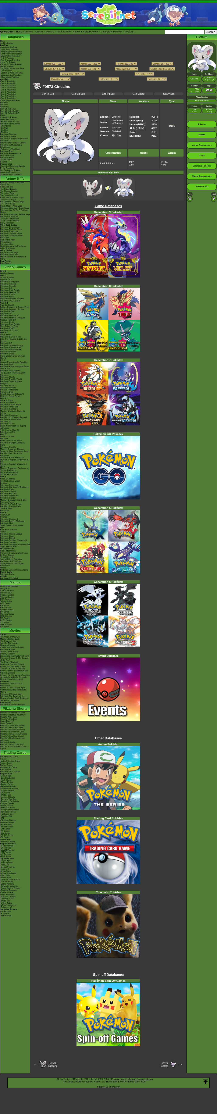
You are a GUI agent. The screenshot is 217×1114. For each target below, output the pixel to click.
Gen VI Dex (138, 94)
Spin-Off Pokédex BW (9, 113)
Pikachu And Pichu (8, 717)
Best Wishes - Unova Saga (12, 202)
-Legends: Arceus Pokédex (12, 69)
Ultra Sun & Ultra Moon (10, 337)
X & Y (2, 360)
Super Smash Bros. (8, 547)
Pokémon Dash (7, 489)
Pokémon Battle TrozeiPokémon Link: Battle (14, 367)
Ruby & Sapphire (7, 479)
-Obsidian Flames (8, 820)
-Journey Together (8, 799)
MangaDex (5, 589)
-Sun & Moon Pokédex (10, 60)
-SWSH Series (6, 827)
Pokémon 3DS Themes (10, 561)
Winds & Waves (7, 273)
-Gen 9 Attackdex (8, 98)
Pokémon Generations (10, 227)
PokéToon (4, 238)
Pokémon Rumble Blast (10, 419)
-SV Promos (5, 848)
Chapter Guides (7, 595)
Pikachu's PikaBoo (8, 719)
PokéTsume (5, 263)
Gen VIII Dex (78, 94)
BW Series (5, 618)
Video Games (15, 267)
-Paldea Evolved (7, 822)
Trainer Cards (6, 763)
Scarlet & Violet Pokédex (85, 31)
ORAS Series (6, 625)
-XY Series (5, 831)
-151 (2, 818)
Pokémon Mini (6, 523)
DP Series (4, 612)
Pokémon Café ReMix (10, 290)
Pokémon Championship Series (14, 139)
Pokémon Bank (7, 364)
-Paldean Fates (7, 814)
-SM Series (5, 829)
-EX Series (5, 837)
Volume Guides (7, 597)
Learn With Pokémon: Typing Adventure (13, 427)
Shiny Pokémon (7, 223)
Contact (39, 31)
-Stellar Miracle (6, 892)
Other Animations (7, 248)
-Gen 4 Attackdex (8, 88)
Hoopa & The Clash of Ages (12, 688)
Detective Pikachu (8, 352)
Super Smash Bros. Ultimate (12, 356)
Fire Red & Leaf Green (10, 481)
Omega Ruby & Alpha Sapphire (14, 362)
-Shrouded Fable (7, 808)
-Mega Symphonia (8, 873)
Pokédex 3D (5, 422)
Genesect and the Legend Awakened (11, 680)
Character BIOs (7, 591)
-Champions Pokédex (9, 77)
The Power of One (8, 641)
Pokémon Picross (8, 386)
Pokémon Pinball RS (9, 496)
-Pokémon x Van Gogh (10, 149)
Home (19, 31)
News (2, 41)
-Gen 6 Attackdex (8, 92)
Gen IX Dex (48, 94)
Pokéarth (129, 31)
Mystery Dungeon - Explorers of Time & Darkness (14, 469)
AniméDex (4, 185)
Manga (15, 582)
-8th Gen (4, 130)
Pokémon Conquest (9, 415)
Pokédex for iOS (7, 432)
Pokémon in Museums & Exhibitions (11, 146)
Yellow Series (6, 601)
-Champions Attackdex (10, 100)
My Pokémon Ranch (9, 472)
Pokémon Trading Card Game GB (15, 544)
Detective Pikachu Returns (12, 299)
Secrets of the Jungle (9, 700)
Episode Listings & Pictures (12, 183)
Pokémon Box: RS (8, 494)
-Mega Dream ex (7, 867)
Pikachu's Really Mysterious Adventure (12, 739)
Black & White (6, 400)
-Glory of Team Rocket (10, 880)
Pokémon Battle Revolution (12, 458)
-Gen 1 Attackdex (8, 81)
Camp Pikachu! (7, 721)
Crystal (3, 517)
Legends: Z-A (6, 280)
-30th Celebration (7, 778)
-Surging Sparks (7, 803)
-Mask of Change (7, 897)
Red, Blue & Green (8, 530)
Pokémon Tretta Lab (9, 407)
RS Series (4, 605)
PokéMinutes (6, 242)
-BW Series (5, 833)
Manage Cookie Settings (140, 1079)
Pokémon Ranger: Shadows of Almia (13, 465)
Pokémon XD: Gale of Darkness (14, 487)
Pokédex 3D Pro (7, 424)
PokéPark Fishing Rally (10, 506)
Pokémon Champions (9, 282)
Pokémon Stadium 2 (9, 519)
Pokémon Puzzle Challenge (12, 521)
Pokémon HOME (7, 311)
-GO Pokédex (6, 71)
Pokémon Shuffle (7, 377)
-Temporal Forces (8, 812)
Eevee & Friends (7, 742)
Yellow (3, 532)
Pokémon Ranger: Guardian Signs (12, 444)
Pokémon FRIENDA (9, 578)
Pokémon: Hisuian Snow (11, 233)
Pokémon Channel (8, 491)
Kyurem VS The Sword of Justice (15, 675)
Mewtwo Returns (7, 645)
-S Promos (5, 914)
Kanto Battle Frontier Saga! (12, 197)
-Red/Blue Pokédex (8, 47)
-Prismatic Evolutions (9, 801)
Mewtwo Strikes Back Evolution (14, 698)
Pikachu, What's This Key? (12, 744)
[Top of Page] (205, 1081)
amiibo (3, 568)
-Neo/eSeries (6, 839)
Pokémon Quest (7, 354)
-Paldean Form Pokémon (11, 175)
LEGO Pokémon (7, 155)
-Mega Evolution (7, 791)
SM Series (4, 627)
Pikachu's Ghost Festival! (11, 727)
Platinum (4, 439)
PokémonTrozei (7, 502)
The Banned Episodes (9, 221)
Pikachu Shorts (15, 708)
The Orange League (9, 191)
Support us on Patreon (108, 1086)
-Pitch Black (5, 780)
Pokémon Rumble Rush (10, 347)
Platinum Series (7, 614)
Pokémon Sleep (7, 297)
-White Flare (5, 795)
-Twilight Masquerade (9, 810)
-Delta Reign (5, 776)
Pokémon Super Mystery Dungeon (11, 382)
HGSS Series (6, 616)
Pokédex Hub (64, 31)
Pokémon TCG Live (9, 330)
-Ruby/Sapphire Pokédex (11, 52)
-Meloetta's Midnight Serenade (13, 677)
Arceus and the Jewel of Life (12, 666)
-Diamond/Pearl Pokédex (11, 54)
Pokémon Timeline (8, 134)
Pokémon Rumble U (9, 409)
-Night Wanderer (7, 894)
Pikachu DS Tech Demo (10, 504)
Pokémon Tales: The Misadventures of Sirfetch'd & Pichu (13, 257)
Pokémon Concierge (9, 252)
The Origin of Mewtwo (10, 637)
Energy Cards (6, 765)
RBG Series (5, 599)
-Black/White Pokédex (10, 56)
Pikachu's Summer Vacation (12, 713)
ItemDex (4, 102)
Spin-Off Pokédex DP (9, 111)
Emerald (3, 483)
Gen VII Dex (108, 94)
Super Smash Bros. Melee (11, 525)
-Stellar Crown (6, 805)
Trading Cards (15, 752)
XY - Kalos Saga (7, 204)
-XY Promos (5, 854)
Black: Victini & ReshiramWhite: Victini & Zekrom (14, 672)
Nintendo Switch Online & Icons (14, 570)
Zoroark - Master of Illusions (12, 669)
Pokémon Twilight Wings (11, 229)
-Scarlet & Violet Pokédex (11, 73)
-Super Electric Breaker (10, 888)
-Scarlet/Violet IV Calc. (10, 122)
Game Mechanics (8, 119)
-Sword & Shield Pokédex (11, 64)
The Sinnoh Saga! (8, 200)
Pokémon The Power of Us (12, 696)
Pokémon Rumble (8, 447)
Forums (29, 31)
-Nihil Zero (4, 865)
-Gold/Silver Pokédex (9, 50)
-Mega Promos (6, 846)
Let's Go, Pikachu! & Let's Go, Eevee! (13, 340)
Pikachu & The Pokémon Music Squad (14, 748)
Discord (50, 31)
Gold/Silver (5, 515)
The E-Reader (6, 508)
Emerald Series (7, 610)
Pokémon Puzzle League (11, 534)
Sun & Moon (5, 335)
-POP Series (5, 856)
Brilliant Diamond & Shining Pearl (14, 307)
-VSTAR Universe (8, 905)
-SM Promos (5, 852)
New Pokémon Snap (9, 326)
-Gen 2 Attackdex (8, 83)
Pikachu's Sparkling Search (12, 736)
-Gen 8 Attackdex (8, 96)
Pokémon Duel (6, 392)
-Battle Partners (7, 884)
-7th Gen (4, 132)
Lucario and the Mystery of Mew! (14, 656)
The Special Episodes (9, 219)
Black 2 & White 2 (8, 402)
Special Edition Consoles (11, 559)
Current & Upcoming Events (12, 166)
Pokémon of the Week (10, 124)
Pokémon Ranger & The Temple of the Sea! (14, 659)
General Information (9, 586)
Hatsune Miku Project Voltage (13, 143)
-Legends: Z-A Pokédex (10, 75)
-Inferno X (4, 869)
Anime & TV (15, 178)
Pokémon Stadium (8, 542)
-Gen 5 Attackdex (8, 90)
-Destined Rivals (7, 797)
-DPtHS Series (6, 835)
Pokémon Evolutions (9, 231)
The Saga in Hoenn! (9, 195)
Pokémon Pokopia (8, 284)
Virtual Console (7, 557)
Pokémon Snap (7, 536)
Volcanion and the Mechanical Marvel (13, 691)
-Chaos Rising (6, 782)
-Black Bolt (5, 793)
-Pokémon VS (6, 907)
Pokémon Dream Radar (10, 405)
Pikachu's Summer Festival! (12, 725)
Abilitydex (4, 107)
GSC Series (5, 603)
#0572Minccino (52, 1064)
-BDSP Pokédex (7, 66)
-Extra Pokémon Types (10, 761)
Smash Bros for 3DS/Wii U (12, 394)
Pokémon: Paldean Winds (11, 236)
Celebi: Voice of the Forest (12, 647)
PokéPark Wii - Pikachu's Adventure (11, 454)
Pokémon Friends (8, 286)
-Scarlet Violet (6, 825)
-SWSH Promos (7, 850)
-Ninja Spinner (6, 863)
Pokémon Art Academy (10, 371)
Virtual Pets (5, 566)
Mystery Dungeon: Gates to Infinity (12, 412)
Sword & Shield (7, 305)
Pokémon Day (6, 151)
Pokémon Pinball (7, 538)
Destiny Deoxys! (7, 654)
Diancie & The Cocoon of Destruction (11, 684)
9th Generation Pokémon (11, 170)
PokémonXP (5, 141)
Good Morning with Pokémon (13, 246)
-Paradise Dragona (8, 890)
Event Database (7, 168)
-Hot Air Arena (6, 882)
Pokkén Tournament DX (10, 350)
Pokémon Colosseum (9, 485)
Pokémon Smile (7, 322)
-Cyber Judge (6, 903)
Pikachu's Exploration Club (12, 732)
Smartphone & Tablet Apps (12, 564)
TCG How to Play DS (9, 430)
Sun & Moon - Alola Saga (11, 206)
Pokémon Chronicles (9, 216)
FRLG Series (6, 608)
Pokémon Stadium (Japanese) (13, 540)
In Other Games (7, 555)
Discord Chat (6, 164)
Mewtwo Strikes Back (9, 639)
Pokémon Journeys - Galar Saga (14, 208)
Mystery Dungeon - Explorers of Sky (14, 461)
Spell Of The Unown (9, 643)
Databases (15, 37)
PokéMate (4, 511)
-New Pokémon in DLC (10, 172)
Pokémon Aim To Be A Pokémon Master (14, 211)
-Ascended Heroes (8, 786)
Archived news (6, 43)
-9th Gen (4, 128)
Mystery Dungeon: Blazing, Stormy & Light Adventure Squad (14, 450)
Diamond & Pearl (7, 436)
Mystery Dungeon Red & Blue (13, 500)
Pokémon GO (6, 288)
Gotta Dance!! (6, 723)
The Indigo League (8, 189)
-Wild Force (5, 901)
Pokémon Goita (7, 574)
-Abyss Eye (5, 861)
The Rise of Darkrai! (9, 662)
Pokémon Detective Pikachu (12, 705)
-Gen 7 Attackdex (8, 94)
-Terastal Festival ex (9, 886)
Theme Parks (6, 160)
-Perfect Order (6, 784)
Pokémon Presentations (10, 153)
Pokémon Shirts (7, 158)
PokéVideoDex (6, 244)
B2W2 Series (6, 620)
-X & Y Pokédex (7, 58)
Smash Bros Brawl (8, 475)
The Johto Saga (7, 193)
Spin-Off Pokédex (8, 109)
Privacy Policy (118, 1079)
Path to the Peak (7, 240)
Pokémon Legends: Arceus (12, 309)
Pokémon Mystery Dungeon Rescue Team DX (12, 319)
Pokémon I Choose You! (11, 694)
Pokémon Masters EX (9, 292)
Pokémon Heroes (7, 650)
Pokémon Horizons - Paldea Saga (15, 214)
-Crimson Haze (7, 899)
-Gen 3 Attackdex (8, 86)
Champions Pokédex (111, 31)
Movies (15, 630)
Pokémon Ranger (7, 498)
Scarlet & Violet (7, 277)
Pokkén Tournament (9, 390)
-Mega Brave (5, 871)
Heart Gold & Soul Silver (11, 441)
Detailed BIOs (6, 593)
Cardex (3, 115)
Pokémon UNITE (7, 294)
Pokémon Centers (8, 136)
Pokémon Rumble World (11, 379)
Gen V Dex (169, 94)
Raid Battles (5, 769)
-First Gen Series (7, 841)
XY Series (4, 622)
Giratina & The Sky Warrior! (12, 664)
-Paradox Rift (6, 816)
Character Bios (6, 187)
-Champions (5, 126)
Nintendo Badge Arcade (10, 396)
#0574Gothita (164, 1064)
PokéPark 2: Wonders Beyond (13, 417)
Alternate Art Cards (8, 767)
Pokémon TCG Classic (10, 772)
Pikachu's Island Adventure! (12, 730)
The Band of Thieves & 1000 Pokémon (12, 374)
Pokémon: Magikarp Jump (11, 345)
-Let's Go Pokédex (8, 62)
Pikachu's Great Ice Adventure (13, 734)
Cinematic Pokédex (8, 117)
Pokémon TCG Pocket (10, 301)
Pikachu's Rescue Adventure (13, 715)
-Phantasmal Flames (9, 789)
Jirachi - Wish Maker (9, 652)
